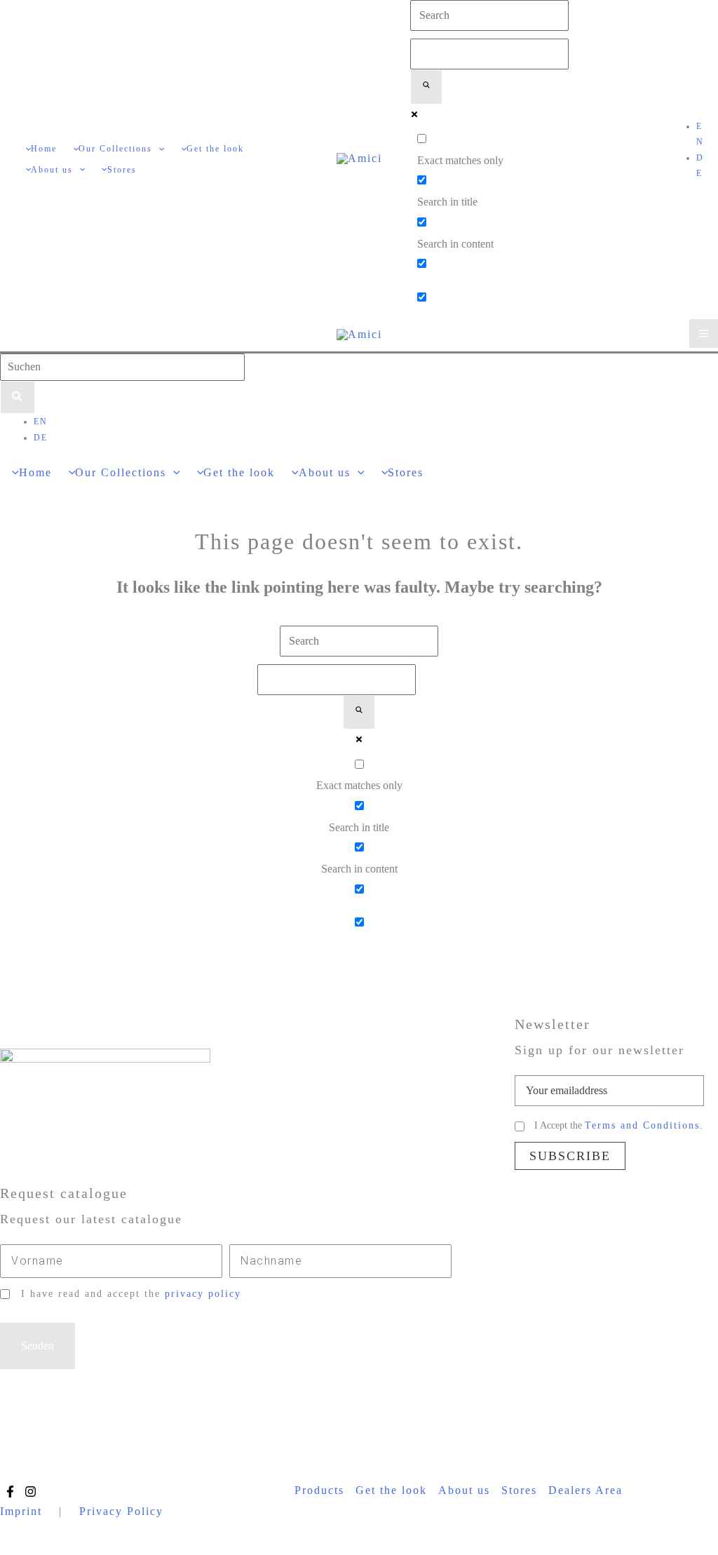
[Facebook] (10, 1491)
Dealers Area (585, 1490)
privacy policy (203, 1293)
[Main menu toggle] (703, 333)
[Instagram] (30, 1491)
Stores (519, 1490)
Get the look (391, 1490)
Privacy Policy (121, 1511)
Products (319, 1490)
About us (464, 1490)
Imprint (21, 1511)
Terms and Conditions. (644, 1125)
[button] (158, 149)
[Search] (17, 398)
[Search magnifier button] (426, 87)
